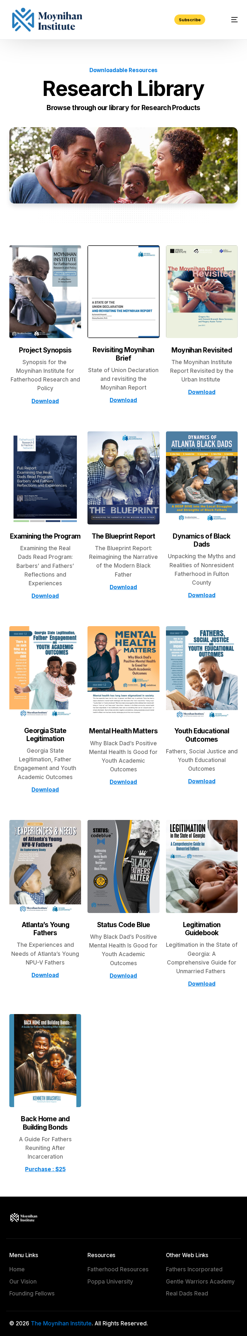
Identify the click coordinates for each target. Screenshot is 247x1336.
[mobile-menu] (228, 20)
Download (45, 401)
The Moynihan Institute (61, 1323)
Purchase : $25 (45, 1169)
